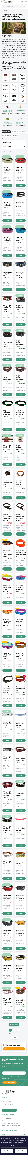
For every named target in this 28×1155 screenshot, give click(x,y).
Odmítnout (7, 1151)
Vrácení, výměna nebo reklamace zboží (11, 1125)
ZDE (13, 68)
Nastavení (14, 1146)
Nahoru (15, 1037)
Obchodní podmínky (6, 1120)
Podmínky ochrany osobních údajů (10, 1123)
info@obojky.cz (8, 1101)
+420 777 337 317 (9, 1104)
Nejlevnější (15, 131)
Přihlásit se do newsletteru (9, 1082)
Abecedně (15, 135)
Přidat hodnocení (8, 1048)
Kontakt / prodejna (6, 1118)
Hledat (24, 6)
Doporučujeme (6, 131)
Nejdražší (22, 131)
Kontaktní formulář (9, 1110)
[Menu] (26, 2)
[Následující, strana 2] (14, 1030)
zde (22, 1142)
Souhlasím (21, 1151)
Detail (7, 185)
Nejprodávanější (6, 135)
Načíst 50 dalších (14, 1024)
